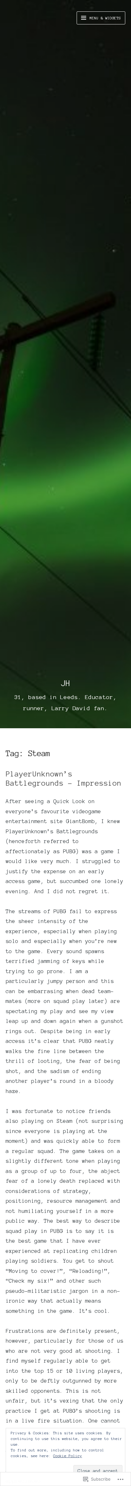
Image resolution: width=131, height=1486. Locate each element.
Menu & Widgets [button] (104, 18)
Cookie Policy (67, 1456)
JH (65, 683)
